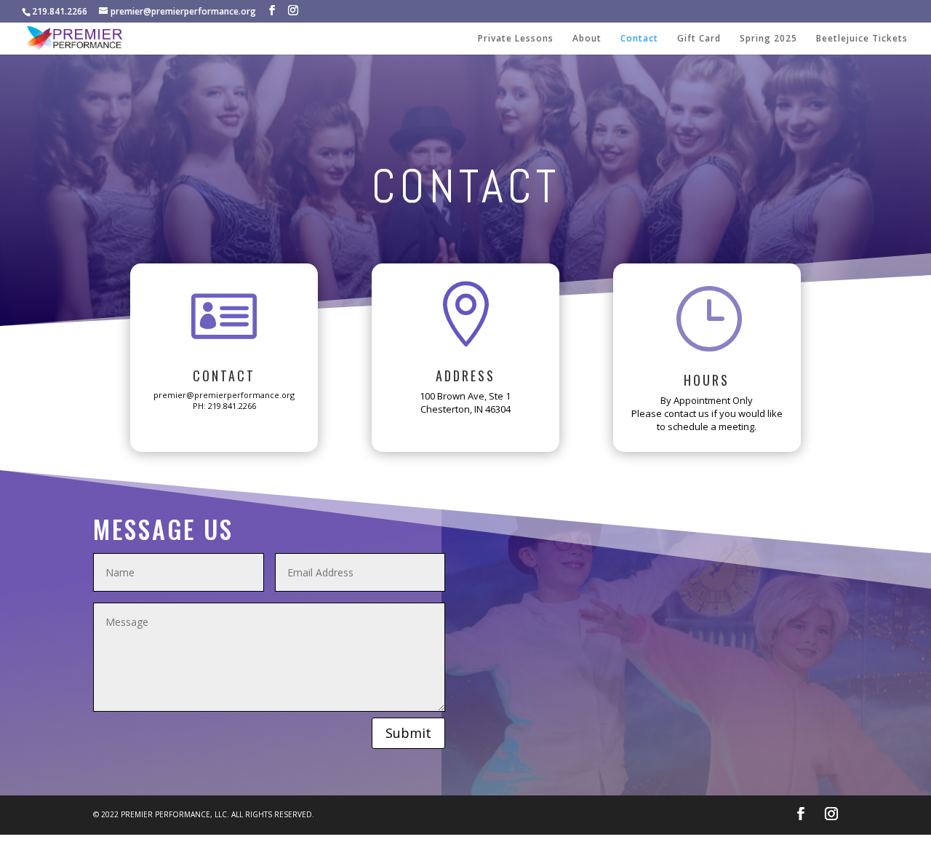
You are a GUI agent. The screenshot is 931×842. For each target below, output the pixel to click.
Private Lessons (516, 38)
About (587, 38)
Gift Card (699, 38)
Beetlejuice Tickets (862, 38)
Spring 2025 (768, 38)
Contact (639, 38)
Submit (408, 733)
